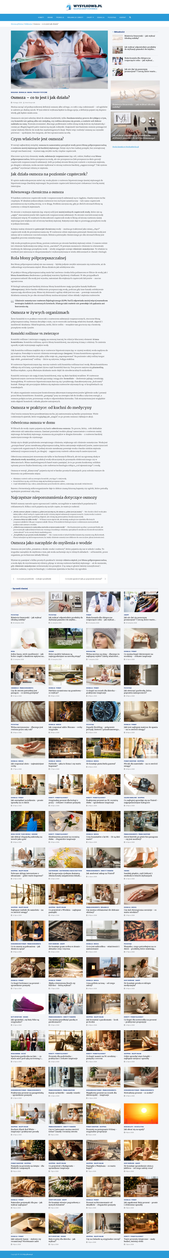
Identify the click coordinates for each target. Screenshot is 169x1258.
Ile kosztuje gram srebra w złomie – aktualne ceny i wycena (65, 947)
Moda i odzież (15, 834)
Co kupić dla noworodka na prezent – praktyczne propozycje (140, 1021)
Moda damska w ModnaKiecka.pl (125, 147)
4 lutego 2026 (17, 102)
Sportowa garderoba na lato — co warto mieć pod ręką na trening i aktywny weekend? (26, 1058)
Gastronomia (53, 871)
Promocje (60, 17)
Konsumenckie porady (18, 944)
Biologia (14, 92)
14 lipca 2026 (92, 1025)
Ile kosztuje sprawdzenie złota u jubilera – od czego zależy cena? (138, 1167)
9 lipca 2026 (54, 1135)
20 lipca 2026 (54, 915)
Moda (13, 651)
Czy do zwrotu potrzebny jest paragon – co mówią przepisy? (25, 692)
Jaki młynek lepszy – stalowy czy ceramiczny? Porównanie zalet (26, 1240)
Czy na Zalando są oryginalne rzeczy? (103, 1239)
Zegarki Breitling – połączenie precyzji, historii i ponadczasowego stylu (102, 729)
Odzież (23, 1053)
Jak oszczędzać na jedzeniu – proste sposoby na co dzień (27, 801)
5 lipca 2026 (54, 1208)
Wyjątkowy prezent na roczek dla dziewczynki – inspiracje (101, 1094)
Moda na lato (128, 1127)
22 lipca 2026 (130, 842)
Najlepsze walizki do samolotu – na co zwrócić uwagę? (27, 911)
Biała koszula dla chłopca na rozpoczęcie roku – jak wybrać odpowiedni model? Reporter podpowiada (138, 61)
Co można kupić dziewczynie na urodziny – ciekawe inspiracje (138, 655)
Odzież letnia (139, 1127)
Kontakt (123, 17)
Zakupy (89, 17)
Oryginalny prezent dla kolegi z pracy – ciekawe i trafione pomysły (65, 801)
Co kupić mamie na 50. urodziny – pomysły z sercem (101, 1057)
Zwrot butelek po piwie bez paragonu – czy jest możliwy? (141, 838)
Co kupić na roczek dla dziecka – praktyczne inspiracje (101, 692)
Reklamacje (105, 907)
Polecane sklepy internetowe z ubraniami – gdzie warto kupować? (27, 874)
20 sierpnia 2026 (93, 623)
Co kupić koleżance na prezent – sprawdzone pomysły (26, 984)
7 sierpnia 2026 (93, 659)
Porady (88, 615)
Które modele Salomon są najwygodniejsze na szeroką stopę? (65, 655)
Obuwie (50, 17)
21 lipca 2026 (92, 876)
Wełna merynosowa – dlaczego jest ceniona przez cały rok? (27, 728)
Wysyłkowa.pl (28, 1254)
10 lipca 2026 (130, 1096)
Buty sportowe (16, 1017)
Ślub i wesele (26, 834)
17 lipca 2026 (130, 952)
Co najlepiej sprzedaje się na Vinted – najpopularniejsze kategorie (141, 801)
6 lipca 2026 (130, 1171)
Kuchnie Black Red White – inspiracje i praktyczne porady (25, 1130)
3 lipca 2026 (54, 1244)
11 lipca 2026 (54, 1096)
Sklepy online (23, 871)
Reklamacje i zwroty (75, 17)
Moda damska (15, 1053)
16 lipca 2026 (92, 988)
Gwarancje (15, 688)
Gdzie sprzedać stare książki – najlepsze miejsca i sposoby (138, 1057)
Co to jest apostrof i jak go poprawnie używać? (83, 579)
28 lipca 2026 (54, 732)
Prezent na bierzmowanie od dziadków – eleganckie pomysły (101, 1203)
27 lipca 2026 (17, 769)
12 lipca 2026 (130, 1062)
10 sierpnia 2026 (56, 659)
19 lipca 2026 (130, 915)
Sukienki (34, 834)
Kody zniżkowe (54, 944)
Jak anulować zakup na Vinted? (100, 873)
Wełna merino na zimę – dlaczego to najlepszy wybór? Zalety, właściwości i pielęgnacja (103, 656)
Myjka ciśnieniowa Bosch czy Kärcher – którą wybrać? (62, 984)
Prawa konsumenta (26, 688)
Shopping (140, 761)
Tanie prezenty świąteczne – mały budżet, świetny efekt (139, 1240)
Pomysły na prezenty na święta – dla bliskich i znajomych (27, 1167)
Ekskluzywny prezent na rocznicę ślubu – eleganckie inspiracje (64, 838)
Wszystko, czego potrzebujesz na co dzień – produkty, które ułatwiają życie (140, 948)
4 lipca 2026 (130, 1208)
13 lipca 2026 (17, 1062)
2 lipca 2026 (130, 1244)
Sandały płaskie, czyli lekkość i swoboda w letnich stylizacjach (138, 874)
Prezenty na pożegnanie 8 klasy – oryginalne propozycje (101, 1130)
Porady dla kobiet (61, 797)
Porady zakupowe (130, 761)
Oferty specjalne (55, 1200)
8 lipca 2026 (92, 1135)
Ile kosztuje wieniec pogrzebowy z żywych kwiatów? (64, 1203)
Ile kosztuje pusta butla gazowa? (101, 764)
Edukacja (100, 17)
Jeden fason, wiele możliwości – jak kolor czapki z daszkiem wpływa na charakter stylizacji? (27, 656)
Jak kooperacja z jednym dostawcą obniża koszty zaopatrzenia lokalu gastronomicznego (64, 875)
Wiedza (58, 724)
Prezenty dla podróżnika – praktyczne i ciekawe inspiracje (63, 1057)
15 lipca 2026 (17, 1025)
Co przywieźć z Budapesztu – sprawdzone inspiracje (62, 1167)
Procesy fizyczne (40, 92)
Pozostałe (112, 17)
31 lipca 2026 (130, 659)
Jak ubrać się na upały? (134, 1129)
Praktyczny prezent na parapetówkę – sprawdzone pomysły (27, 1094)
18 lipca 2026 (54, 952)
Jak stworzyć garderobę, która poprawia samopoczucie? (137, 692)
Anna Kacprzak (30, 102)
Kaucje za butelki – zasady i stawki (64, 1093)
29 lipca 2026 (92, 696)
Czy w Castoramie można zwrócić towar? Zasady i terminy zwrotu (64, 1130)
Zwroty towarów (107, 871)
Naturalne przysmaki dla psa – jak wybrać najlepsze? (26, 1203)
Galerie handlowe (130, 797)
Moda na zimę (90, 651)
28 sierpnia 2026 (18, 623)
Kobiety (41, 17)
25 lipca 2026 (17, 806)
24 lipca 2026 (92, 806)
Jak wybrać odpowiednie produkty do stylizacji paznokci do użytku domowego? (140, 49)
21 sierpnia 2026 (56, 623)
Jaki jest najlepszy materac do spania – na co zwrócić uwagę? (141, 728)
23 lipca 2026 (54, 842)
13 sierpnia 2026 (18, 659)
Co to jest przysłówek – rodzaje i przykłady (34, 579)
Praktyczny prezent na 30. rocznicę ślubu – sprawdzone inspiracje (102, 801)
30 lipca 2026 (54, 696)
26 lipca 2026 (92, 767)
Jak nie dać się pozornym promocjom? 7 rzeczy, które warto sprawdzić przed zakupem (140, 71)
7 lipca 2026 (54, 1171)
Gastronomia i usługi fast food (70, 871)
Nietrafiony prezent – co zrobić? (138, 1093)
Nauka (29, 92)
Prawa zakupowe (144, 834)
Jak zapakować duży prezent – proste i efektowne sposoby (141, 1203)
